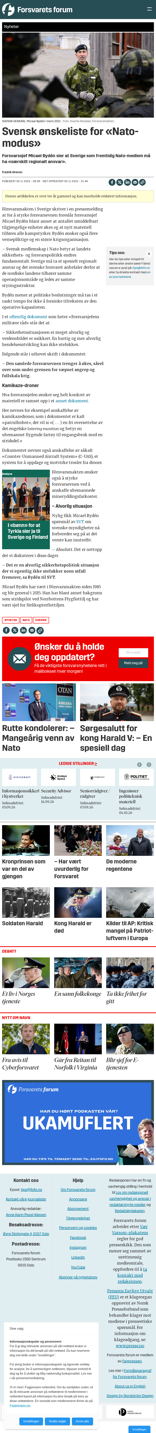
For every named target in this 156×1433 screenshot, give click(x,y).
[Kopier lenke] (142, 182)
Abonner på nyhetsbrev (78, 1277)
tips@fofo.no (141, 268)
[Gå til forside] (37, 9)
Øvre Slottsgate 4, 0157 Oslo (26, 1234)
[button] (140, 764)
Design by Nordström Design (130, 1396)
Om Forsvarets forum (78, 1190)
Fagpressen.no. (20, 1405)
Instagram (78, 1248)
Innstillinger (139, 1429)
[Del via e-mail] (135, 182)
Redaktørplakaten (130, 1211)
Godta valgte (57, 1421)
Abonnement (78, 1209)
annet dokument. (72, 400)
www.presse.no (130, 1345)
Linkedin (78, 1258)
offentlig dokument (28, 316)
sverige (41, 620)
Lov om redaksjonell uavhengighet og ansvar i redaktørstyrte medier (130, 1199)
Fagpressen (132, 1361)
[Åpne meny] (149, 10)
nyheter (11, 620)
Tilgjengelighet (78, 1218)
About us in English (130, 1386)
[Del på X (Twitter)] (119, 182)
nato (26, 620)
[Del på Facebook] (112, 182)
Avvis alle (82, 1421)
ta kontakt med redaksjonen (132, 1275)
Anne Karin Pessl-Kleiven (26, 1215)
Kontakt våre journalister (26, 1199)
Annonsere (78, 1199)
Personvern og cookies (78, 1228)
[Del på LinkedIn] (127, 182)
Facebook (78, 1238)
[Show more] (149, 254)
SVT (80, 521)
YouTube (78, 1268)
